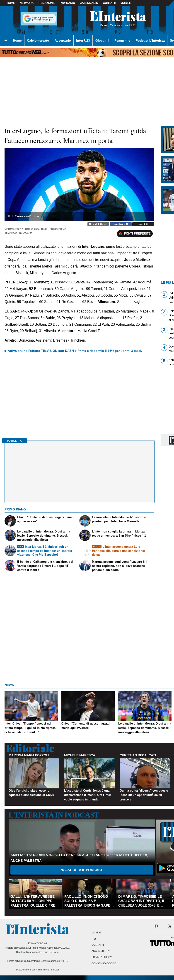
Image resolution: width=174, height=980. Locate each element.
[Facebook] (156, 926)
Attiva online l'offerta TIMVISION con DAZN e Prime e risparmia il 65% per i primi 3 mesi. (75, 350)
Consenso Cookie (104, 963)
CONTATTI (109, 3)
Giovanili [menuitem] (102, 40)
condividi (120, 224)
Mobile (96, 932)
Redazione (47, 3)
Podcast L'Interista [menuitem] (150, 40)
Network (27, 3)
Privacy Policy (102, 957)
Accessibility (101, 951)
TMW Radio (67, 3)
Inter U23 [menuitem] (83, 40)
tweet (142, 224)
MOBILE (126, 3)
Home (11, 3)
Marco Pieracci (18, 232)
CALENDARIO (89, 3)
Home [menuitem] (17, 40)
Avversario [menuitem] (63, 40)
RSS (94, 938)
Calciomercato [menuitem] (38, 40)
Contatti (98, 944)
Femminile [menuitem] (122, 40)
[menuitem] (5, 40)
